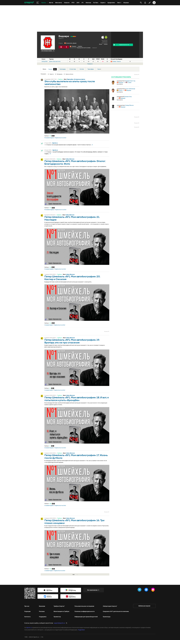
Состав (82, 69)
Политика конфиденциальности (84, 611)
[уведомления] (145, 2)
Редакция (27, 611)
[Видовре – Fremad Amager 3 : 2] (72, 36)
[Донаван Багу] (113, 98)
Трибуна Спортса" (59, 606)
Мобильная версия (144, 606)
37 (50, 153)
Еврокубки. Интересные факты (76, 79)
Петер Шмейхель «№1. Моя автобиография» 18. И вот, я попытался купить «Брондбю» (76, 399)
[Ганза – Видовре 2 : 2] (73, 36)
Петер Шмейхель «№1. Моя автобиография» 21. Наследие (72, 218)
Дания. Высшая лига (54, 61)
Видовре (74, 46)
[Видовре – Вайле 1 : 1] (74, 36)
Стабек (129, 82)
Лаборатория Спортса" (110, 606)
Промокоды (106, 616)
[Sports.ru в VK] (146, 590)
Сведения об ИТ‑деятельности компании (116, 611)
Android (105, 44)
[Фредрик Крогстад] (113, 82)
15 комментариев (49, 137)
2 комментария (48, 390)
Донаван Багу (128, 96)
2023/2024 (44, 61)
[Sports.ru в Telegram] (140, 590)
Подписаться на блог (60, 137)
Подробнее (81, 630)
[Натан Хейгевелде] (113, 90)
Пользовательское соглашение (84, 606)
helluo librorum (70, 159)
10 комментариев (49, 209)
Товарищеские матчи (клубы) (83, 47)
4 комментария (48, 325)
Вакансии (42, 606)
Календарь (63, 69)
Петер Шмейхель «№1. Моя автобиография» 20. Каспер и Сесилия (72, 278)
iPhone (100, 44)
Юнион (120, 90)
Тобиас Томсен (116, 61)
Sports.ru (55, 143)
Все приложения (92, 590)
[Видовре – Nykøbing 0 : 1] (75, 36)
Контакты (27, 616)
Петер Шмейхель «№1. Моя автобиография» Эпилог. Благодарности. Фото (75, 162)
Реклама (42, 611)
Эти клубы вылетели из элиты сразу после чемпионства (69, 83)
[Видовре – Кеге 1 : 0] (71, 36)
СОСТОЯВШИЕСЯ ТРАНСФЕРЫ (121, 77)
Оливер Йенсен (129, 105)
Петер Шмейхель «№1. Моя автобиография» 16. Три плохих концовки (74, 522)
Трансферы (91, 69)
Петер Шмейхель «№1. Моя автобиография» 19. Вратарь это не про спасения (72, 341)
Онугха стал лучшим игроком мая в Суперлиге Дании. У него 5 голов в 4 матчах (69, 145)
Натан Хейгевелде (130, 89)
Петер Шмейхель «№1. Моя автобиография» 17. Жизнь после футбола (76, 456)
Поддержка (42, 616)
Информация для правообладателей (86, 616)
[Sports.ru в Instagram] (153, 590)
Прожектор (57, 616)
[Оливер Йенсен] (113, 106)
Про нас (26, 606)
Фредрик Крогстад (130, 81)
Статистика (72, 69)
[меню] (37, 2)
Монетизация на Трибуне (61, 611)
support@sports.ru (59, 623)
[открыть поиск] (141, 2)
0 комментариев (49, 269)
